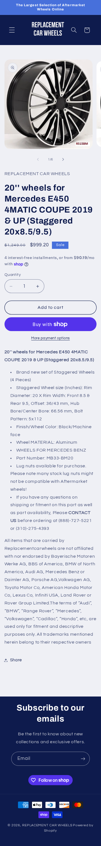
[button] (11, 30)
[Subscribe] (83, 758)
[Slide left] (38, 159)
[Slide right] (63, 159)
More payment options (50, 338)
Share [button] (16, 660)
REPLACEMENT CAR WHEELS (47, 825)
